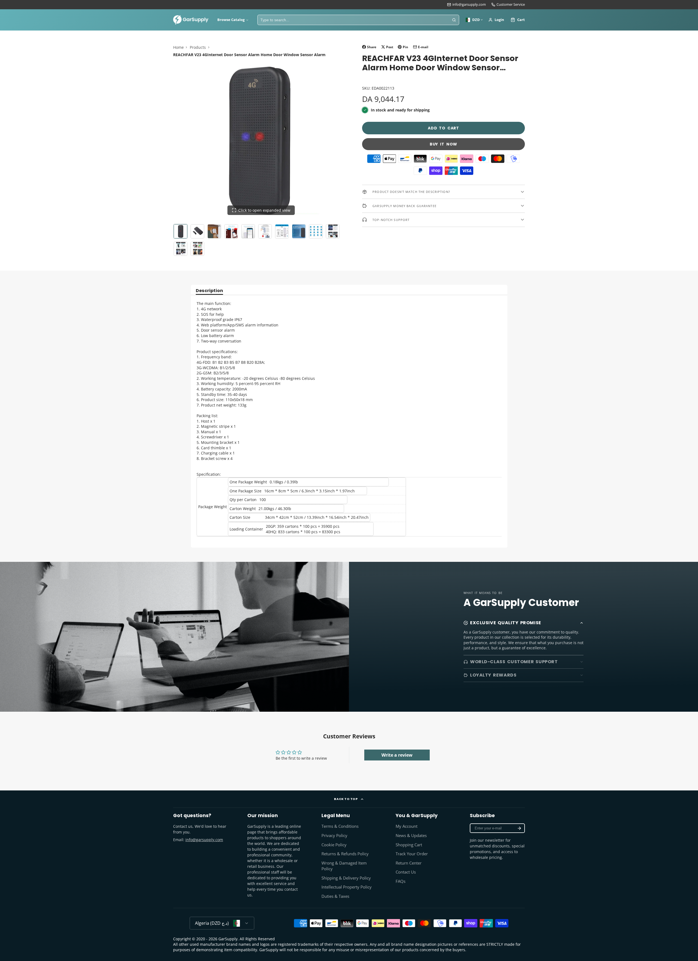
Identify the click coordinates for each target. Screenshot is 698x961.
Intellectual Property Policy (346, 887)
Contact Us (406, 872)
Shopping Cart (409, 845)
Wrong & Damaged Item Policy (344, 866)
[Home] (191, 20)
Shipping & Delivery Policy (346, 878)
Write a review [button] (397, 755)
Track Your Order (412, 854)
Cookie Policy (334, 845)
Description (209, 291)
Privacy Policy (334, 835)
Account (496, 20)
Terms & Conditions (340, 826)
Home (178, 47)
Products (198, 47)
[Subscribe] (519, 828)
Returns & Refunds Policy (345, 854)
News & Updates (411, 835)
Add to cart (443, 128)
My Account (406, 826)
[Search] (454, 20)
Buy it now (443, 144)
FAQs (400, 881)
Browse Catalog (231, 19)
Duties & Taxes (335, 896)
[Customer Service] (508, 4)
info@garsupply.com (469, 4)
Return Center (409, 863)
